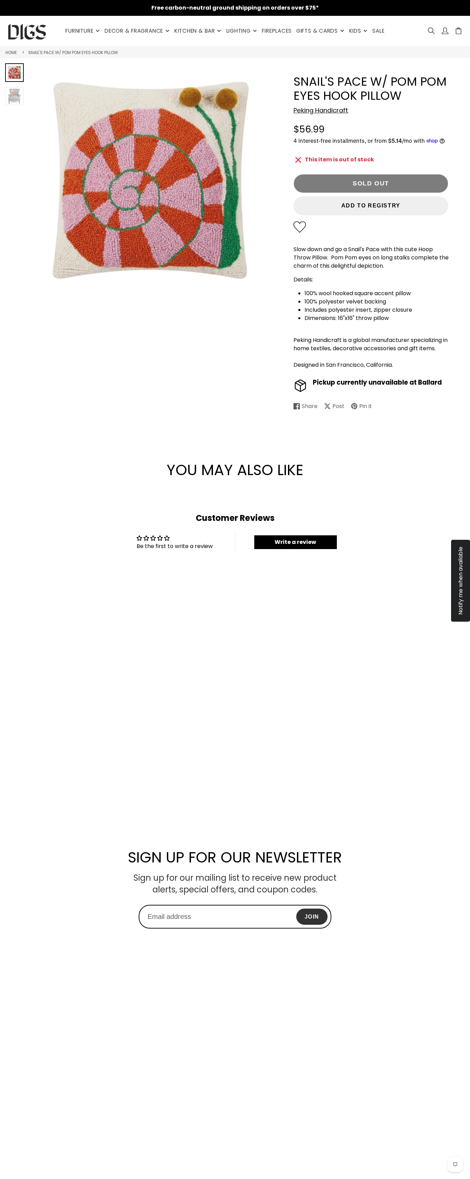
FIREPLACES (277, 30)
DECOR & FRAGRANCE (134, 30)
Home (11, 52)
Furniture (79, 30)
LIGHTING (238, 30)
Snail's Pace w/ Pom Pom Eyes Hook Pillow (73, 52)
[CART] (458, 31)
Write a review (295, 542)
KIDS (355, 30)
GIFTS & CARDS (317, 30)
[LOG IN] (445, 31)
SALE (378, 30)
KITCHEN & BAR (194, 30)
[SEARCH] (431, 31)
